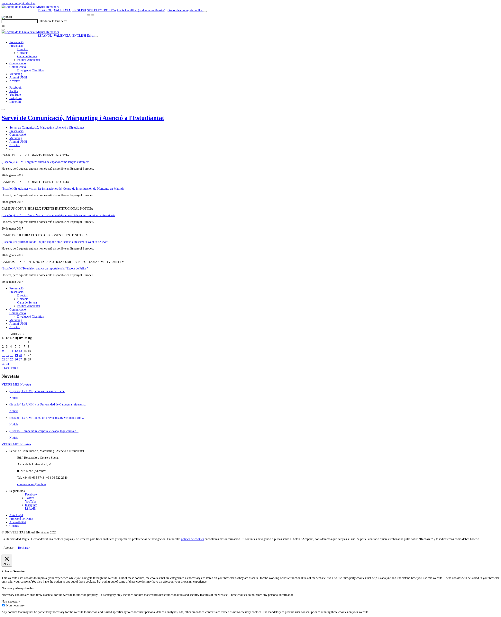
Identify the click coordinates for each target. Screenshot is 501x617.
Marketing (15, 74)
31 (7, 363)
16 (3, 355)
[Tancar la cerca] (3, 29)
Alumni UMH (18, 77)
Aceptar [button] (8, 547)
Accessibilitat (17, 522)
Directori (22, 49)
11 (11, 350)
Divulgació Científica (30, 70)
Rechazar (24, 547)
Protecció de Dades (21, 518)
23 (3, 359)
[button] (16, 45)
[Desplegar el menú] (92, 14)
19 (16, 355)
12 (16, 350)
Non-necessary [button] (11, 601)
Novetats (14, 81)
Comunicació (17, 63)
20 (20, 355)
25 (11, 359)
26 (16, 359)
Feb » (14, 367)
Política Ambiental (28, 59)
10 (7, 350)
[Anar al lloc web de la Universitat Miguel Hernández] (30, 6)
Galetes (14, 525)
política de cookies (192, 539)
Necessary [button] (8, 588)
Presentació (16, 42)
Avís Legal (16, 515)
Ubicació (22, 52)
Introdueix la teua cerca (53, 21)
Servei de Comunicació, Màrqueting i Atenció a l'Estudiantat (83, 117)
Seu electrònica (101, 10)
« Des (5, 367)
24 (7, 359)
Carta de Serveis (27, 56)
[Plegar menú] (96, 36)
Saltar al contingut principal (18, 3)
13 (20, 350)
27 (20, 359)
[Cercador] (205, 11)
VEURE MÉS (16, 384)
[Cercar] (3, 26)
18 (11, 355)
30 (3, 363)
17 (7, 355)
